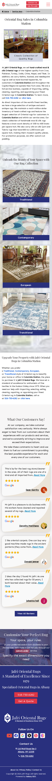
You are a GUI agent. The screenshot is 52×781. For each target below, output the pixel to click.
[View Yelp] (36, 735)
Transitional (26, 332)
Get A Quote (26, 701)
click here (26, 98)
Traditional (26, 199)
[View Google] (22, 735)
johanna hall (32, 600)
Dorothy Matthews (29, 525)
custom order (22, 651)
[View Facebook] (16, 735)
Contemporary (26, 237)
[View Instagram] (42, 735)
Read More (39, 475)
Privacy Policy (25, 770)
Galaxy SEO (31, 776)
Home (6, 11)
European (26, 285)
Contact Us (32, 3)
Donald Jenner (31, 561)
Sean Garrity (32, 489)
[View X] (29, 735)
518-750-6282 (32, 6)
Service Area (17, 11)
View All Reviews (26, 613)
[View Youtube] (9, 735)
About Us (14, 770)
